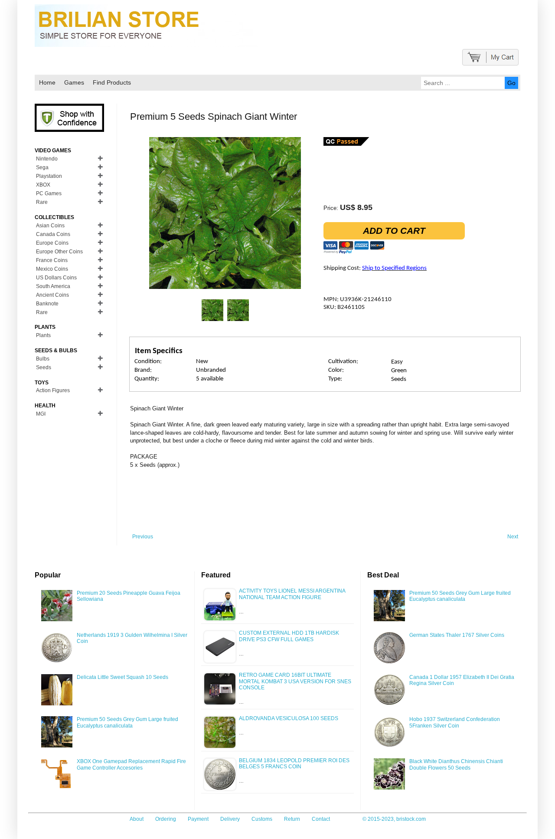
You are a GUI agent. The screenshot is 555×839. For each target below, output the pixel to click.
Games (74, 82)
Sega (42, 167)
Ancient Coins (52, 295)
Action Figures (53, 390)
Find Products (112, 82)
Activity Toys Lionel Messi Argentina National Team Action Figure (292, 594)
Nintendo (47, 159)
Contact (321, 819)
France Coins (52, 260)
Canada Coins (53, 234)
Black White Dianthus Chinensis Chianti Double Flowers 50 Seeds (456, 764)
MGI (41, 414)
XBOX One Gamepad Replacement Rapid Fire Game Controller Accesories (131, 764)
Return (292, 819)
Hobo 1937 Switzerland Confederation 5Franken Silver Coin (454, 722)
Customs (261, 819)
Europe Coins (52, 243)
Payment (198, 819)
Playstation (49, 176)
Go (511, 82)
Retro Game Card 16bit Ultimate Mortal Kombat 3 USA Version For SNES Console (295, 681)
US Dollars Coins (56, 278)
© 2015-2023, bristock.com (394, 819)
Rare (42, 202)
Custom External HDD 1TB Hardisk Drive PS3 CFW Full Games (289, 636)
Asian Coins (50, 226)
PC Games (49, 193)
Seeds (43, 367)
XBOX (43, 185)
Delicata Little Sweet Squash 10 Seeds (122, 677)
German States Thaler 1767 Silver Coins (456, 635)
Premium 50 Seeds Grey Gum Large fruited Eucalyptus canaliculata (127, 722)
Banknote (47, 304)
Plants (43, 335)
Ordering (165, 819)
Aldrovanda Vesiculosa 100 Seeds (288, 718)
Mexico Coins (52, 269)
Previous (142, 537)
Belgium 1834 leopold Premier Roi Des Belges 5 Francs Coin (294, 763)
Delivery (230, 819)
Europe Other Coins (59, 252)
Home (47, 82)
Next (512, 537)
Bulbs (42, 359)
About (137, 819)
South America (53, 286)
